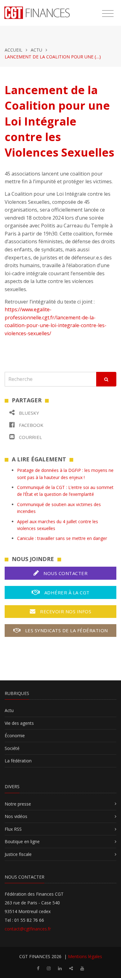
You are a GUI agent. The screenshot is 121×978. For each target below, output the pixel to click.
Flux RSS (13, 829)
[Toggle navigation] (108, 13)
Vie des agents (19, 723)
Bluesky (28, 413)
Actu (36, 50)
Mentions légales (85, 956)
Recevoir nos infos (65, 611)
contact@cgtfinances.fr (28, 929)
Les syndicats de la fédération (66, 630)
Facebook (30, 425)
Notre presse (18, 804)
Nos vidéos (16, 816)
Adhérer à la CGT (66, 592)
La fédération (18, 761)
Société (12, 748)
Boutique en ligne (22, 841)
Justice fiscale (18, 854)
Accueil (13, 50)
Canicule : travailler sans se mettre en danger (62, 538)
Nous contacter (65, 573)
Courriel (30, 437)
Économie (15, 735)
